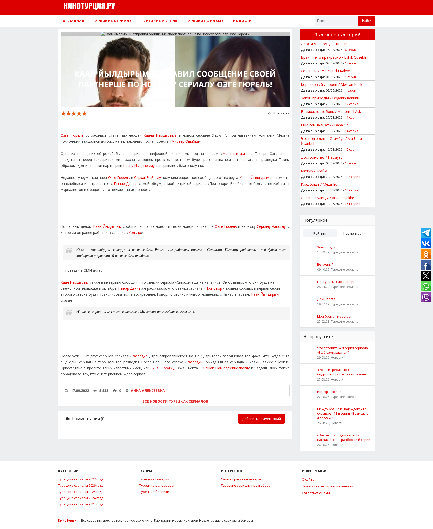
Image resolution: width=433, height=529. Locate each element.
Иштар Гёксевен (330, 391)
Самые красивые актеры (241, 479)
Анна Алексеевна (148, 390)
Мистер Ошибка (185, 141)
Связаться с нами (316, 493)
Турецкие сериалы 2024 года (81, 498)
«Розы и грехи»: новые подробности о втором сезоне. (342, 371)
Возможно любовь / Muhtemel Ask (331, 111)
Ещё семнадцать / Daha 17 (324, 124)
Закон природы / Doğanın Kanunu (330, 97)
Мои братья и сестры (334, 316)
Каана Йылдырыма (160, 135)
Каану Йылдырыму (139, 165)
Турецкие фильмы (205, 21)
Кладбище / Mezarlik (319, 184)
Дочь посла (326, 299)
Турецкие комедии (154, 479)
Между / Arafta (314, 170)
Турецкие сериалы (113, 21)
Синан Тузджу (162, 368)
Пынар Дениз (125, 183)
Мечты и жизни (236, 153)
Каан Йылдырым (107, 226)
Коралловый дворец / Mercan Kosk (331, 84)
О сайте (308, 479)
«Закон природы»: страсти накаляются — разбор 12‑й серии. (344, 437)
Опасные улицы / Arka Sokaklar (327, 197)
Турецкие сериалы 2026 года (81, 485)
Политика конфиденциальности (327, 486)
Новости (242, 21)
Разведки (194, 362)
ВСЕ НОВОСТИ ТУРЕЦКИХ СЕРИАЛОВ (175, 401)
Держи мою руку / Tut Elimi (324, 43)
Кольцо (134, 232)
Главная (74, 21)
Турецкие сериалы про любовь (246, 485)
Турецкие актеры (159, 21)
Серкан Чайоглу (147, 177)
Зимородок (326, 247)
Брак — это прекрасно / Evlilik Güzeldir (334, 57)
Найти (366, 21)
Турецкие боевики (154, 491)
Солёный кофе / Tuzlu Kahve (325, 70)
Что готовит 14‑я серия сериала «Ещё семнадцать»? (342, 350)
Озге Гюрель (72, 135)
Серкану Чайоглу (271, 226)
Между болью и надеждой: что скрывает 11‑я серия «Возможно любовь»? (343, 413)
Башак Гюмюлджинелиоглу (226, 368)
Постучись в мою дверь (336, 281)
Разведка (139, 356)
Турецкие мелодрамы (156, 485)
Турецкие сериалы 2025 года (81, 491)
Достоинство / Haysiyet (321, 157)
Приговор (213, 288)
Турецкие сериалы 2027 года (81, 479)
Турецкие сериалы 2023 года (81, 504)
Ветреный (325, 264)
